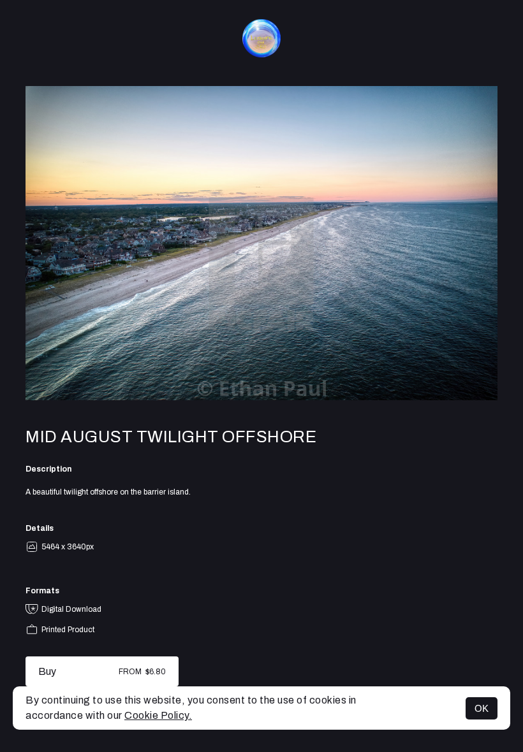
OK (482, 708)
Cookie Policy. (158, 715)
